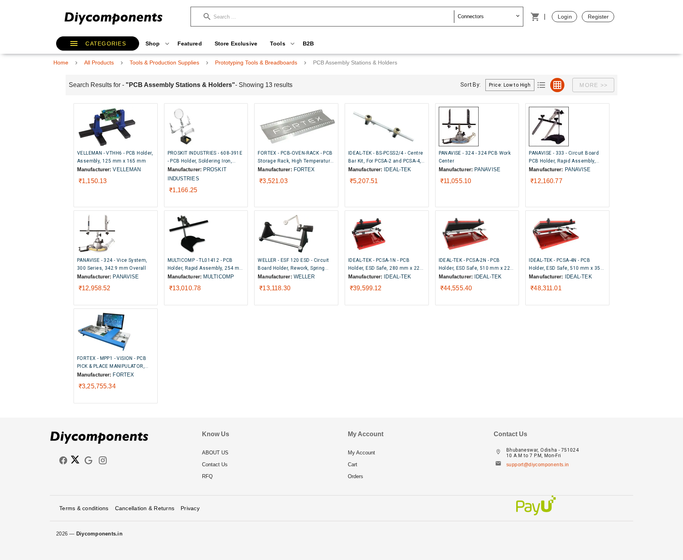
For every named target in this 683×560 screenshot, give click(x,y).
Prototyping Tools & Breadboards (256, 62)
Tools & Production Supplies (164, 62)
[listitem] (269, 453)
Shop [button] (153, 43)
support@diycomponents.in (537, 464)
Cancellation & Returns (145, 508)
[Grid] (557, 85)
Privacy (190, 508)
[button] (328, 16)
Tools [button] (278, 43)
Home (60, 62)
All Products (99, 62)
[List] (541, 85)
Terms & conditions (84, 508)
